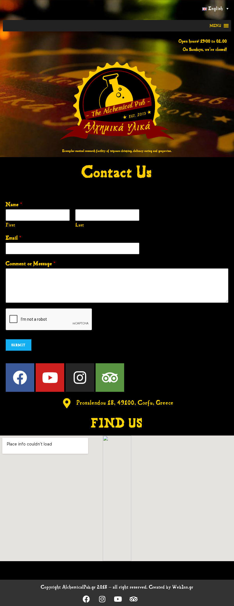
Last (79, 225)
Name (14, 204)
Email (14, 238)
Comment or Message (31, 263)
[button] (215, 25)
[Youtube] (50, 377)
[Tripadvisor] (110, 377)
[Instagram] (80, 377)
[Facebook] (20, 377)
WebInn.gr (182, 587)
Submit (18, 345)
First (10, 225)
